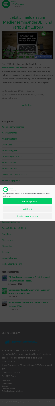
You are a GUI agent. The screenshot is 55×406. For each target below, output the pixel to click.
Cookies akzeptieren (28, 201)
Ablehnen (27, 209)
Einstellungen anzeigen (27, 216)
